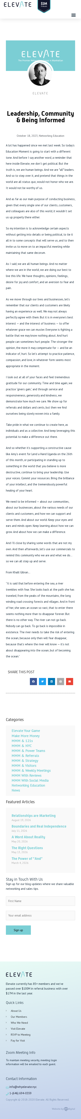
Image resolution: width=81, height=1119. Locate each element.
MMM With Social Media (30, 780)
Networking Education (51, 135)
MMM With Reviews (26, 775)
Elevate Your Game (26, 730)
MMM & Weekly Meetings (31, 770)
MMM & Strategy (25, 760)
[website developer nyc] (63, 1110)
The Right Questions (27, 848)
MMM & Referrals (25, 755)
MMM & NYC (22, 745)
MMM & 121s (22, 740)
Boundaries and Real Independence (39, 826)
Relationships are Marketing (34, 815)
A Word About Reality (28, 837)
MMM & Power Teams (28, 750)
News (16, 790)
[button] (73, 15)
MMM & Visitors (24, 765)
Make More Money (26, 735)
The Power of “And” (27, 858)
